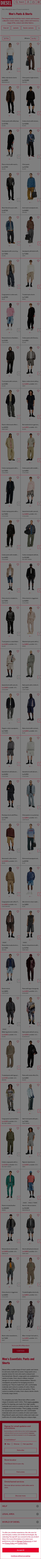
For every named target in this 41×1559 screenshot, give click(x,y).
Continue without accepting (20, 1556)
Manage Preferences (24, 1541)
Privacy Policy (9, 1543)
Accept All (20, 1550)
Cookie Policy (22, 1543)
